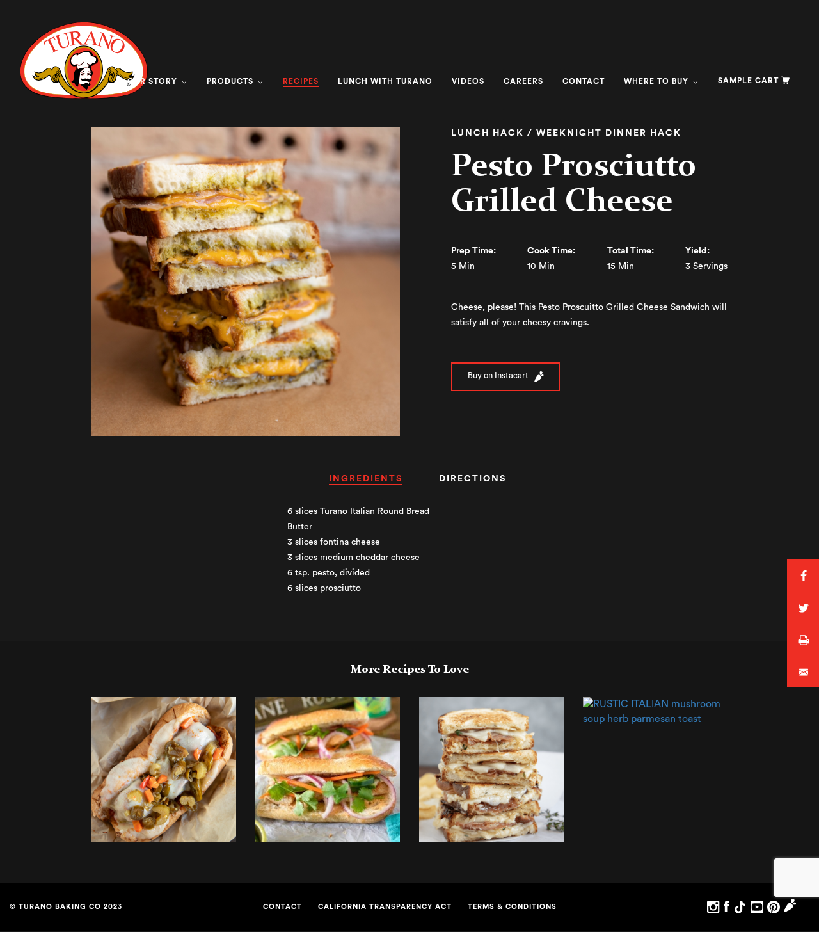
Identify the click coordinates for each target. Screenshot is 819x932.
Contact (583, 81)
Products (231, 81)
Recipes (301, 81)
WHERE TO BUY (657, 81)
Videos (468, 81)
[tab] (366, 483)
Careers (523, 81)
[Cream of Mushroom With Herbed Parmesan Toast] (655, 711)
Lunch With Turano (385, 81)
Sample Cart (748, 80)
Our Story (153, 81)
